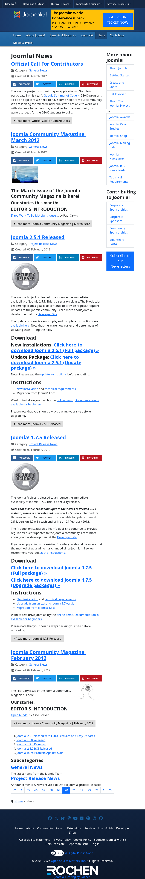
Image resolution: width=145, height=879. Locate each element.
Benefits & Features (63, 35)
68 (51, 790)
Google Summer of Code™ (61, 95)
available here (20, 325)
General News (38, 70)
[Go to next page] (103, 790)
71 (74, 790)
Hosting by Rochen (73, 877)
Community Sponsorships (118, 230)
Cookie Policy (82, 840)
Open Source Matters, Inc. (68, 861)
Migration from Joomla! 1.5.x (36, 608)
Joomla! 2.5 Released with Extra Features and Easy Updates (56, 736)
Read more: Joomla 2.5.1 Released (38, 424)
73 (89, 790)
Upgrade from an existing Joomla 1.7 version (46, 603)
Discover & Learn (60, 3)
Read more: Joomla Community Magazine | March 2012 (52, 224)
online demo (65, 400)
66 (35, 790)
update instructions (53, 374)
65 (28, 790)
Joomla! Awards (119, 117)
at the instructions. (53, 553)
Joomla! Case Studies (117, 126)
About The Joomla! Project (119, 103)
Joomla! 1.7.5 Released (38, 437)
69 (58, 790)
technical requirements (60, 389)
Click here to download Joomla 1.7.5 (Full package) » (51, 570)
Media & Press (23, 43)
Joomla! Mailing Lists (119, 145)
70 (66, 790)
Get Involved (117, 94)
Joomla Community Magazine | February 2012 (49, 654)
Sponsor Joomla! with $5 (110, 840)
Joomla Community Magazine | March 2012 (49, 137)
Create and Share (116, 85)
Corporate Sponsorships (118, 207)
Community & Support (88, 3)
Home (17, 35)
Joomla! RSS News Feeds (117, 168)
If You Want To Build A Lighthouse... (34, 215)
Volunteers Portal (116, 242)
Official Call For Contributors (47, 63)
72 (81, 790)
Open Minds (19, 715)
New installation (27, 389)
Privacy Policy (62, 840)
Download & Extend (34, 3)
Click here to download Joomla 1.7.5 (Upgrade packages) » (51, 582)
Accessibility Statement (34, 840)
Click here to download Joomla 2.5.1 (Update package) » (46, 362)
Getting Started (119, 75)
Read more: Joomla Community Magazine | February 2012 (54, 723)
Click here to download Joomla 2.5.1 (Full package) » (55, 347)
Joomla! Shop (118, 136)
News (101, 35)
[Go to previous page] (21, 790)
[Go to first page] (14, 790)
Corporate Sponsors (116, 219)
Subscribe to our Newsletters (120, 261)
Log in (95, 844)
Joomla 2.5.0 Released (31, 740)
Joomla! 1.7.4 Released (31, 744)
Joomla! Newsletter (116, 157)
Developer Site (47, 314)
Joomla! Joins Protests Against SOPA (40, 753)
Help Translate (55, 844)
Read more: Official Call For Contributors (42, 121)
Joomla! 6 (87, 35)
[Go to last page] (110, 790)
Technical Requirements (118, 179)
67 (43, 790)
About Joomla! (35, 35)
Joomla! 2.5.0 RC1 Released (34, 749)
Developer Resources (118, 3)
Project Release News (43, 244)
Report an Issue (78, 844)
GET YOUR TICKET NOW (117, 20)
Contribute (117, 35)
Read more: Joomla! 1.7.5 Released (38, 639)
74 (96, 790)
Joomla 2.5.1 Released (38, 237)
